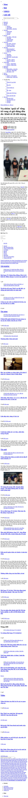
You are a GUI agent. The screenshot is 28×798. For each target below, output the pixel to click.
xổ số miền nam (12, 765)
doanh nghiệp (8, 760)
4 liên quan (5, 343)
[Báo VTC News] (14, 635)
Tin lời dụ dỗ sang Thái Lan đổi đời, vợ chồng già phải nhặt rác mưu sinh (13, 289)
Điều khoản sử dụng (8, 787)
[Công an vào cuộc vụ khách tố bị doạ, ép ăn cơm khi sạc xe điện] (14, 298)
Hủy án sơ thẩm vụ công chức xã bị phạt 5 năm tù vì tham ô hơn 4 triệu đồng (14, 373)
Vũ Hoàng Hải (16, 777)
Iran (11, 777)
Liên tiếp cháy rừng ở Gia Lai (10, 416)
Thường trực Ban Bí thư (19, 761)
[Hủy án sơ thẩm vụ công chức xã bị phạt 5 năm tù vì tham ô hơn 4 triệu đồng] (14, 364)
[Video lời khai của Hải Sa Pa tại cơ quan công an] (14, 698)
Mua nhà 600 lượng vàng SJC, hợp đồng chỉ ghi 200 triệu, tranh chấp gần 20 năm (13, 533)
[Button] (1, 1)
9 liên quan (5, 438)
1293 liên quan (4, 756)
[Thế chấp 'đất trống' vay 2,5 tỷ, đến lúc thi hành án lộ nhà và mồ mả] (14, 394)
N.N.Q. (5, 254)
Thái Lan (11, 771)
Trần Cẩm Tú (21, 768)
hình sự (13, 213)
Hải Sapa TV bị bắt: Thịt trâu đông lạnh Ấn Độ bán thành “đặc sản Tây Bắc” (13, 591)
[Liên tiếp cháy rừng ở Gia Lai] (14, 413)
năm (17, 768)
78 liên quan (6, 325)
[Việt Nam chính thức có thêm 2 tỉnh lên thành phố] (14, 652)
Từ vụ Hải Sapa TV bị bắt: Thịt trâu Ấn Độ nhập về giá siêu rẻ (13, 511)
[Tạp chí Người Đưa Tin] (14, 125)
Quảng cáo (6, 790)
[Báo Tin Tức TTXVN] (14, 376)
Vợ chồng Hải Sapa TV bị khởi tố (11, 633)
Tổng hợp (6, 796)
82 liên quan (6, 732)
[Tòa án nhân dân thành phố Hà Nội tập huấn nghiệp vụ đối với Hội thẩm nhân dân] (14, 607)
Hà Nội (22, 187)
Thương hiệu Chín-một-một (9, 339)
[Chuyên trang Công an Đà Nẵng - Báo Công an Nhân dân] (14, 341)
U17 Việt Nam (5, 764)
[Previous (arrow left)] (1, 237)
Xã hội (23, 759)
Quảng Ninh (10, 769)
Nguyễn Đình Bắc (15, 775)
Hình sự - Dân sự (9, 105)
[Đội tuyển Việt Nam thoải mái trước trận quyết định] (14, 722)
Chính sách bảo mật (8, 789)
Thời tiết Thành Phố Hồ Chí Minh (18, 772)
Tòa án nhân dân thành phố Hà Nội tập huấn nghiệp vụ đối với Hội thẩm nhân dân (13, 611)
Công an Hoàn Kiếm (8, 248)
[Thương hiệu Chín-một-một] (14, 336)
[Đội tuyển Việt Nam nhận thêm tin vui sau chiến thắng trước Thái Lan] (14, 641)
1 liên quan (5, 578)
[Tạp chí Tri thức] (14, 741)
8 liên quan (6, 708)
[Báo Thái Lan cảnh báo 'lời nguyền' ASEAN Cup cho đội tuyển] (14, 710)
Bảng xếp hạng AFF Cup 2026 (8, 759)
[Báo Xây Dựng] (14, 753)
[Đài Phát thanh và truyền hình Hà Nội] (14, 717)
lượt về (13, 768)
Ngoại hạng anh (7, 767)
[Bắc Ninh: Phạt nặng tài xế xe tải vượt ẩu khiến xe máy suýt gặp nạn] (14, 746)
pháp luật (19, 226)
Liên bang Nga (23, 764)
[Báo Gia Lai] (14, 594)
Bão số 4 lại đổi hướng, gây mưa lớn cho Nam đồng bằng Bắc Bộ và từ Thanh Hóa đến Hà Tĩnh (13, 669)
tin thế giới (21, 771)
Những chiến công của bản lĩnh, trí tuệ (12, 573)
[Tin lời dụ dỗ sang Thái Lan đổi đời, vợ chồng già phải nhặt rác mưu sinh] (14, 285)
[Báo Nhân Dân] (14, 323)
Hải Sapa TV (8, 775)
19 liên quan (6, 597)
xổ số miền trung (21, 765)
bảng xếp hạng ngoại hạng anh (13, 779)
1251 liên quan (7, 421)
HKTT (5, 252)
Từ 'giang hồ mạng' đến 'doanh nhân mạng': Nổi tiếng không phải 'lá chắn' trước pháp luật (12, 488)
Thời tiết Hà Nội (14, 773)
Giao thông (8, 132)
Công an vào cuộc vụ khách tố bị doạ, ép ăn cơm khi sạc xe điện (13, 302)
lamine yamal (7, 777)
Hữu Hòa (6, 255)
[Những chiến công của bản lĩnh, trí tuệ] (14, 570)
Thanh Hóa (16, 769)
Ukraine (12, 776)
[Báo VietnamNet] (14, 279)
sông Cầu (22, 775)
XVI (6, 769)
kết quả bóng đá (4, 780)
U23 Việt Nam (18, 767)
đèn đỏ (5, 251)
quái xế (5, 246)
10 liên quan (6, 379)
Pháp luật (3, 105)
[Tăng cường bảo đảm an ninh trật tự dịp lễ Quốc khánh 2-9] (14, 453)
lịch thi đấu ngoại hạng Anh (9, 763)
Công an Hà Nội (7, 258)
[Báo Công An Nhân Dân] (14, 729)
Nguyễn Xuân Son (5, 772)
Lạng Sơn (16, 771)
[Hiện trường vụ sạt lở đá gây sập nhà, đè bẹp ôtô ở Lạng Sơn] (14, 734)
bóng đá (7, 765)
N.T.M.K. (6, 250)
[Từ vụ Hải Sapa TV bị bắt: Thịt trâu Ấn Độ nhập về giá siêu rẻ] (14, 507)
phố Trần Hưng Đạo (8, 247)
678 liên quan (6, 618)
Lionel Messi (19, 759)
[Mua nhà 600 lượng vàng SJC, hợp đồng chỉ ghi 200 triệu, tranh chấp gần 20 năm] (14, 528)
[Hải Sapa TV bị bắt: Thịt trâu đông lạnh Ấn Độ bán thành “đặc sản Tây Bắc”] (14, 587)
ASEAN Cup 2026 (5, 773)
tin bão (15, 776)
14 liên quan (6, 463)
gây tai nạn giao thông (9, 256)
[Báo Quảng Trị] (14, 556)
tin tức (18, 776)
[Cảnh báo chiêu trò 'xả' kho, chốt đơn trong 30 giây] (14, 429)
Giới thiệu (6, 786)
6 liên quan (6, 404)
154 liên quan (9, 129)
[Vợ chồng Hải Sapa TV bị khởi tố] (14, 630)
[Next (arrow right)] (2, 237)
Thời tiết (3, 765)
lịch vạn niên (6, 761)
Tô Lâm (11, 761)
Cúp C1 (2, 775)
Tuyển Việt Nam (20, 763)
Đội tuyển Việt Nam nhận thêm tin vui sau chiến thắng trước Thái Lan (14, 645)
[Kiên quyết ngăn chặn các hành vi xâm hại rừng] (14, 549)
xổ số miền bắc (21, 773)
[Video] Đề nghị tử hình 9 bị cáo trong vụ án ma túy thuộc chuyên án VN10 (13, 319)
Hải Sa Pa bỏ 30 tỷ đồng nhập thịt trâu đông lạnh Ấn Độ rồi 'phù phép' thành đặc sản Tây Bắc (14, 685)
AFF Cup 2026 (5, 771)
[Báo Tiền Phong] (14, 306)
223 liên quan (4, 720)
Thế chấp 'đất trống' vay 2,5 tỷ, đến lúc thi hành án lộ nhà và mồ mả (14, 398)
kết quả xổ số (8, 768)
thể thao (13, 767)
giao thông (23, 779)
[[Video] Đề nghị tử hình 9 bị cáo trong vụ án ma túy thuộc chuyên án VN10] (14, 315)
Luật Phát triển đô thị (14, 764)
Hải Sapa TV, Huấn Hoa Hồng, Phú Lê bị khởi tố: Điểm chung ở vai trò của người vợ (14, 276)
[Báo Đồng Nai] (14, 461)
